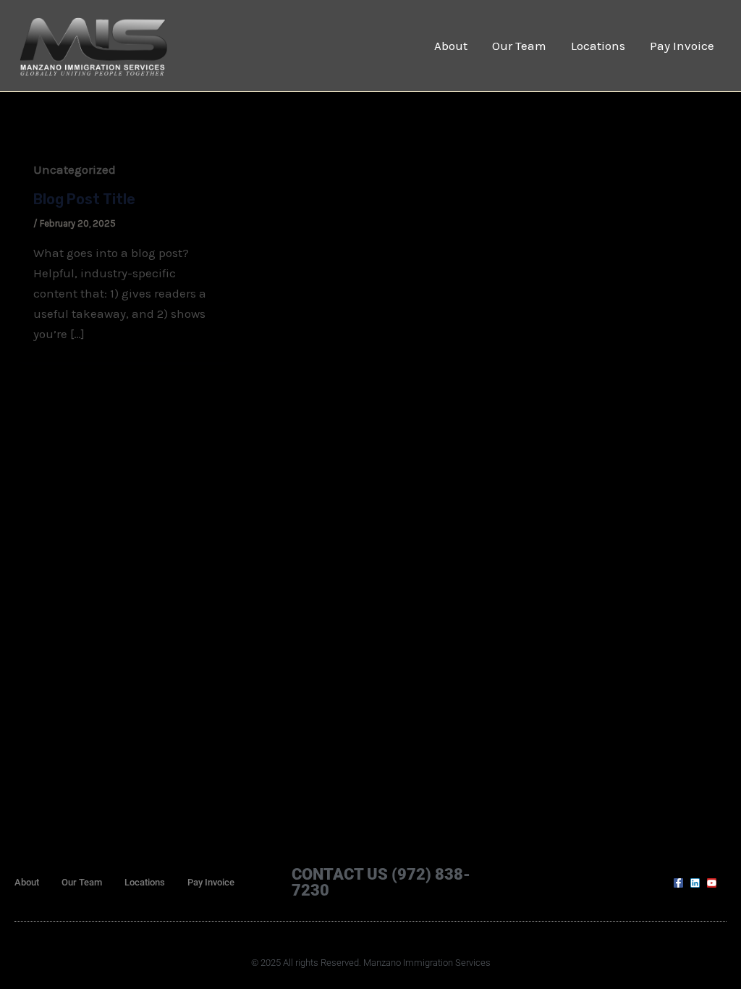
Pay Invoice (682, 45)
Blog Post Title (84, 199)
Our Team (519, 45)
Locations (598, 45)
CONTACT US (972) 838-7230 (381, 882)
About (450, 45)
